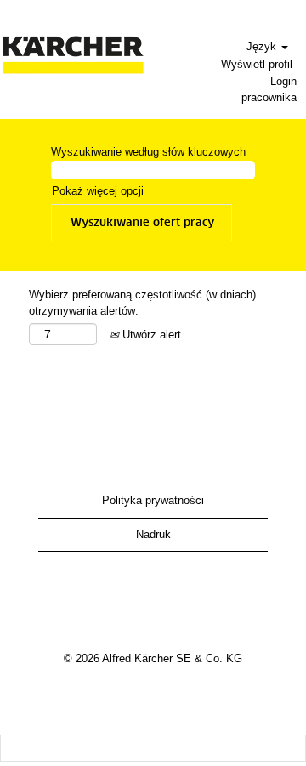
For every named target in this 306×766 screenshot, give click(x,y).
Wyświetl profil (256, 64)
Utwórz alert (150, 334)
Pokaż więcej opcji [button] (98, 190)
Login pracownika (269, 89)
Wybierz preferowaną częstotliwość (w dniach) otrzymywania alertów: (142, 302)
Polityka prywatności (153, 500)
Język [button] (263, 46)
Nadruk (153, 534)
